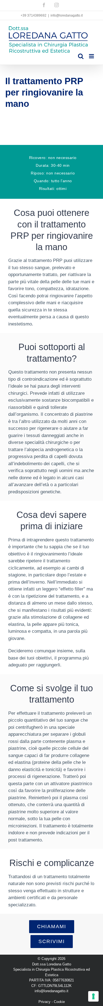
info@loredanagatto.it (67, 15)
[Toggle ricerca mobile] (80, 56)
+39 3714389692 (33, 15)
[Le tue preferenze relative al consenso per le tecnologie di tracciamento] (93, 996)
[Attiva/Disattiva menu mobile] (92, 56)
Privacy (44, 1002)
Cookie (59, 1002)
